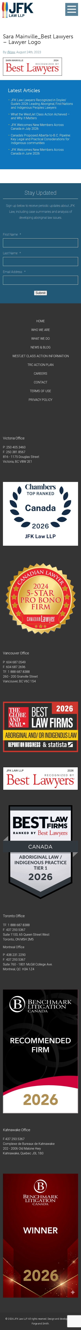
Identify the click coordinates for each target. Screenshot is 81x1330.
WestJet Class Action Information (40, 356)
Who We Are (40, 330)
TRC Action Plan (40, 365)
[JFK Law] (17, 15)
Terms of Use (40, 391)
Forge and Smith (40, 1323)
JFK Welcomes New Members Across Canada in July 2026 (37, 127)
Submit (40, 293)
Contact (40, 382)
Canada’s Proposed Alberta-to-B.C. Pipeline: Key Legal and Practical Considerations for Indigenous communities (41, 139)
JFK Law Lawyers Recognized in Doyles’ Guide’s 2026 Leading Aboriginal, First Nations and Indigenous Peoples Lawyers (42, 103)
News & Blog (41, 347)
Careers (40, 373)
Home (40, 321)
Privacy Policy (40, 400)
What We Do (40, 338)
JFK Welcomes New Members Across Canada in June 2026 (37, 151)
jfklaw (11, 52)
